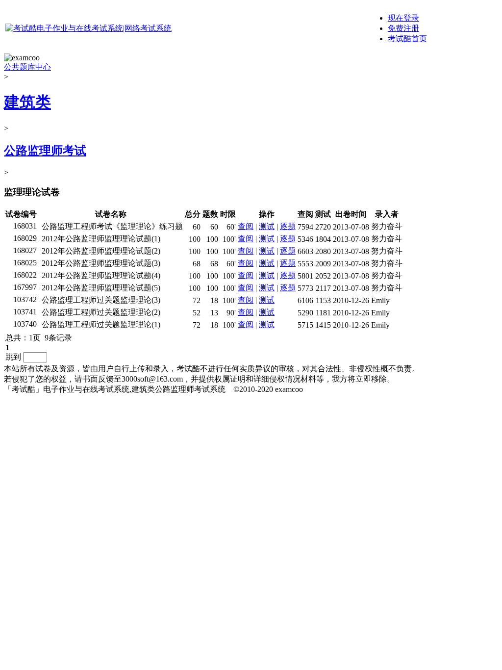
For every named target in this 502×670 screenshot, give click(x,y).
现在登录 (403, 18)
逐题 (288, 226)
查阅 (245, 226)
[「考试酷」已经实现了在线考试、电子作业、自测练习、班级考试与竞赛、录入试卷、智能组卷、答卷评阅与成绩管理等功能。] (88, 28)
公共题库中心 (27, 67)
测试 (267, 226)
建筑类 (27, 102)
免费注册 (403, 28)
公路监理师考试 (45, 150)
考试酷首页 (407, 38)
